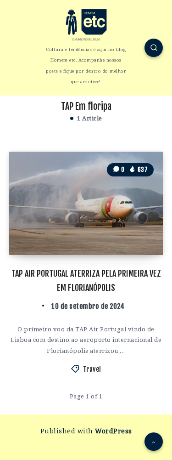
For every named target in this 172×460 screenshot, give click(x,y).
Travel (92, 369)
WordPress (113, 430)
